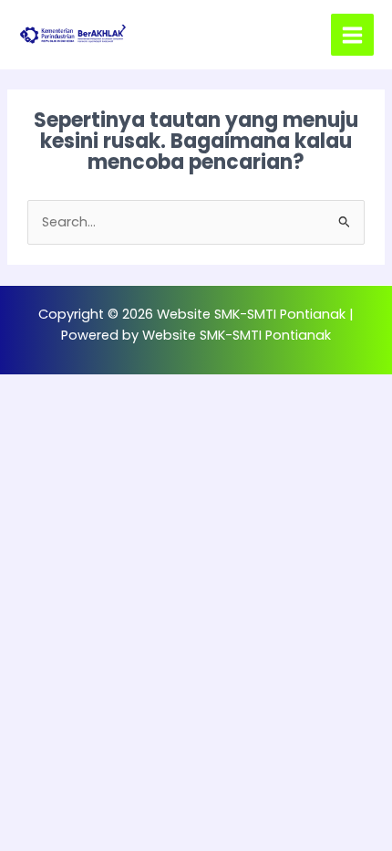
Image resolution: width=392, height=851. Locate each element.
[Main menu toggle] (352, 35)
